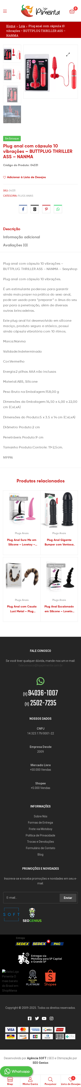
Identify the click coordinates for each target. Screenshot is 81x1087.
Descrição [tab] (11, 228)
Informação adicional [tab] (21, 237)
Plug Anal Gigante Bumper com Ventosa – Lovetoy (59, 542)
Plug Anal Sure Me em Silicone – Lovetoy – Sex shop (21, 542)
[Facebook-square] (30, 1018)
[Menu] (6, 10)
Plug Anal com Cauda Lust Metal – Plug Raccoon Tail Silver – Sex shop (22, 609)
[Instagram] (51, 1018)
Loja (22, 26)
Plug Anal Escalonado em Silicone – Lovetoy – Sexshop (59, 609)
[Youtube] (44, 1018)
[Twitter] (37, 1018)
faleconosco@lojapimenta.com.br (40, 665)
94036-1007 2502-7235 (40, 699)
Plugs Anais (25, 195)
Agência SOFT (37, 1058)
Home (10, 26)
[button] (68, 54)
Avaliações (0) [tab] (15, 245)
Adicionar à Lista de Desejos (26, 177)
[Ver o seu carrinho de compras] (72, 11)
